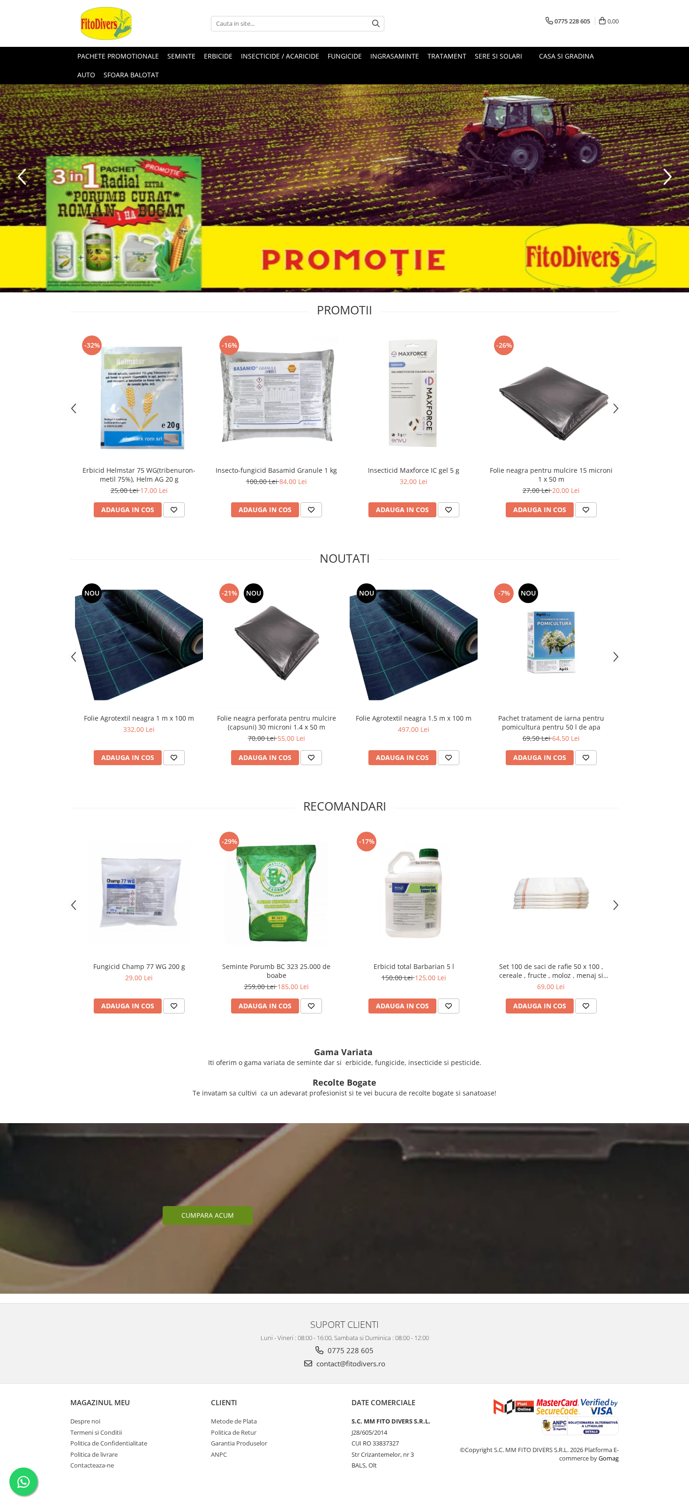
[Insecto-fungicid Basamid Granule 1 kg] (276, 397)
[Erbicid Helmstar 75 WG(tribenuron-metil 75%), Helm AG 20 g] (139, 397)
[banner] (344, 188)
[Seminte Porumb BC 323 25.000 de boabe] (276, 893)
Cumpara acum (207, 1215)
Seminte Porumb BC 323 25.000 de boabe (276, 971)
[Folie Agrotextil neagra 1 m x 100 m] (139, 645)
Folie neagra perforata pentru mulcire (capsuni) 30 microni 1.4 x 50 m (276, 722)
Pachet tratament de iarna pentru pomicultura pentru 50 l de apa (551, 722)
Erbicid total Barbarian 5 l (414, 966)
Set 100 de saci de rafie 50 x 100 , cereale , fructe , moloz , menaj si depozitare (551, 971)
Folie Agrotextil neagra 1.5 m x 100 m (414, 718)
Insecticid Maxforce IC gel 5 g (413, 470)
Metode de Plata (234, 1421)
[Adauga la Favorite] (174, 509)
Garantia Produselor (239, 1443)
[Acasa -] (117, 23)
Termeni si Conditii (96, 1432)
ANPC (219, 1454)
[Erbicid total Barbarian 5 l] (414, 893)
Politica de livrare (94, 1454)
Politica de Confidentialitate (108, 1443)
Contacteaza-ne (92, 1465)
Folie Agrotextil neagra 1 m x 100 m (139, 718)
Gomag (608, 1458)
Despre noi (85, 1421)
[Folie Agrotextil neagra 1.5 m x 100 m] (414, 645)
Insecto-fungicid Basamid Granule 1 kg (276, 470)
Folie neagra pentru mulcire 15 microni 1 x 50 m (551, 475)
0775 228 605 (350, 1350)
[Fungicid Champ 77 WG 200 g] (139, 893)
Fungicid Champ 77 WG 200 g (139, 966)
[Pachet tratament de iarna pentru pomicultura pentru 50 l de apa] (551, 645)
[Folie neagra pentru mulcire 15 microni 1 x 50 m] (551, 397)
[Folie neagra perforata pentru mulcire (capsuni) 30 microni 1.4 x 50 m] (276, 645)
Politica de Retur (233, 1432)
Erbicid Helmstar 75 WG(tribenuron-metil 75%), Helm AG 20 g (138, 475)
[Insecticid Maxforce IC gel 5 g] (414, 397)
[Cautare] (375, 23)
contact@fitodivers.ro (350, 1363)
